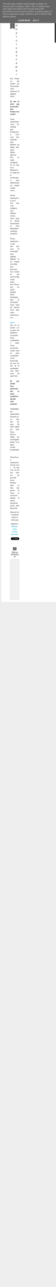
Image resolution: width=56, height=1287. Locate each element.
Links (14, 529)
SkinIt (12, 322)
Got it (36, 20)
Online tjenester (14, 532)
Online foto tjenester (16, 48)
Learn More (24, 20)
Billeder (14, 526)
